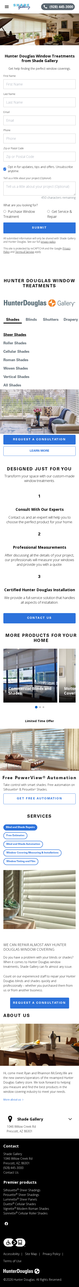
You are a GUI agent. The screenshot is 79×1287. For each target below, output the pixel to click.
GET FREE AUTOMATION (39, 798)
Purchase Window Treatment (19, 214)
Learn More (39, 451)
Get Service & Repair (59, 214)
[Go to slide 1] (36, 707)
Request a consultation (39, 1003)
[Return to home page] (26, 7)
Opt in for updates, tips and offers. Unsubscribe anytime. (40, 169)
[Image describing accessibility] (14, 1242)
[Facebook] (6, 1224)
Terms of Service (24, 252)
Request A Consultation (39, 439)
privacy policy (48, 242)
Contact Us (39, 618)
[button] (6, 6)
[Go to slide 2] (40, 707)
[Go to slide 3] (43, 707)
